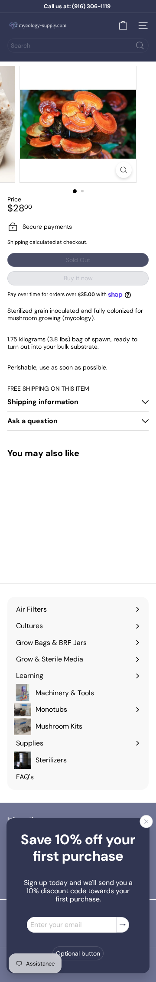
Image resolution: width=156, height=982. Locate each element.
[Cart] (123, 25)
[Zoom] (124, 170)
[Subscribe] (122, 924)
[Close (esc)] (146, 821)
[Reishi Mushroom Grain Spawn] (43, 515)
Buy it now (78, 278)
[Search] (140, 45)
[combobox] (78, 45)
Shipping (17, 242)
